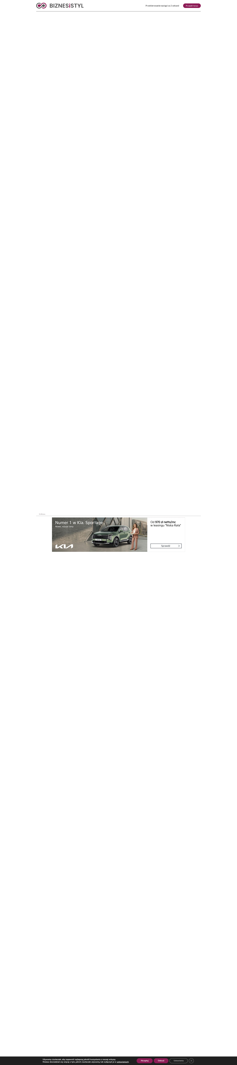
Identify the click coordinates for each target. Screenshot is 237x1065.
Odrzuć (161, 1060)
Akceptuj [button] (145, 1060)
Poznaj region (130, 13)
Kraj (39, 13)
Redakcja (85, 1048)
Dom (161, 13)
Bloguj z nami (112, 1048)
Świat (64, 13)
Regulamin (172, 1048)
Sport (95, 13)
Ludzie (149, 13)
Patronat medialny (143, 1048)
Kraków (194, 13)
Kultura (110, 13)
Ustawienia (179, 1060)
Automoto (176, 13)
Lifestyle (80, 13)
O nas (39, 1048)
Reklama (61, 1048)
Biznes (51, 13)
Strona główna (41, 61)
